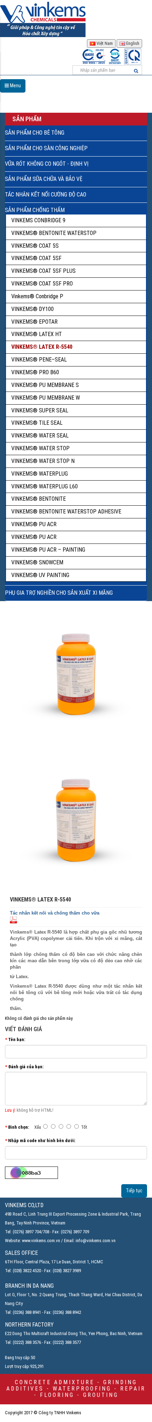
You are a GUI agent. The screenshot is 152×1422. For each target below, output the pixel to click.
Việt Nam (104, 43)
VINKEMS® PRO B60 (35, 372)
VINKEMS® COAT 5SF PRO (42, 283)
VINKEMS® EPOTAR (34, 321)
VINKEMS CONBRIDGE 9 (38, 220)
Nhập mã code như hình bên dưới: (41, 1140)
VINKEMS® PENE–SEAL (39, 359)
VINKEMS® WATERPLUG (39, 473)
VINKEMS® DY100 (32, 309)
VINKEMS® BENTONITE (38, 498)
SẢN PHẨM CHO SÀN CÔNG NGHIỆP (46, 148)
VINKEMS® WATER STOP (40, 448)
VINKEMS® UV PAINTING (40, 575)
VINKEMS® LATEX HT (36, 334)
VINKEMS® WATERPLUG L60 (44, 486)
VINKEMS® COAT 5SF (36, 258)
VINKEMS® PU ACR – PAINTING (48, 549)
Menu (15, 85)
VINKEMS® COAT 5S (35, 245)
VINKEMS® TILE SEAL (37, 422)
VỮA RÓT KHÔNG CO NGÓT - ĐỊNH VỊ (46, 163)
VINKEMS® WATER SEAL (40, 435)
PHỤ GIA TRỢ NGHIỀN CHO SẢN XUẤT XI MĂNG (59, 592)
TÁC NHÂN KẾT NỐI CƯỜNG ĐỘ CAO (45, 194)
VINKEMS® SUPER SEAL (39, 410)
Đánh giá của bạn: (25, 1066)
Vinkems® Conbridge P (37, 296)
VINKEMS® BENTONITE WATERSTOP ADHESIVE (66, 511)
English (132, 43)
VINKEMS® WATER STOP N (43, 461)
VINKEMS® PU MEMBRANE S (45, 385)
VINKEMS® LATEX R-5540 (41, 346)
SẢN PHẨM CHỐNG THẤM (35, 210)
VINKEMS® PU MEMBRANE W (45, 397)
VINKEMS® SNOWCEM (37, 562)
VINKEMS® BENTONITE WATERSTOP (54, 233)
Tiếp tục (134, 1190)
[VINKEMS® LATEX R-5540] (76, 816)
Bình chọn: (18, 1127)
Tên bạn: (16, 1039)
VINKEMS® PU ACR (34, 524)
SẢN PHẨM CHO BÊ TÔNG (34, 132)
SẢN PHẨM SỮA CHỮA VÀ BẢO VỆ (43, 179)
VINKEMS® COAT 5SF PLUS (43, 271)
